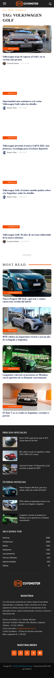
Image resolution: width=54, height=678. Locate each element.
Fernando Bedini (13, 63)
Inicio (4, 10)
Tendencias (13, 227)
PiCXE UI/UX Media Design (22, 666)
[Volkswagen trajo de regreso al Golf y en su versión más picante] (27, 39)
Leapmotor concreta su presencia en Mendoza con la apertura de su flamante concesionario (25, 376)
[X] (33, 653)
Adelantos (13, 49)
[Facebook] (14, 653)
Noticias (12, 93)
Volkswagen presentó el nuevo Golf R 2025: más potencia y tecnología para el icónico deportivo (26, 147)
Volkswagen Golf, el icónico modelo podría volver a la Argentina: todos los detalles (27, 192)
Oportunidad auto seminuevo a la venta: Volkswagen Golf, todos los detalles (22, 102)
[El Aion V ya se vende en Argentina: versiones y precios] (27, 397)
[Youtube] (39, 653)
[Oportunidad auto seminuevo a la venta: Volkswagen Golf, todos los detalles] (27, 84)
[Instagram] (20, 653)
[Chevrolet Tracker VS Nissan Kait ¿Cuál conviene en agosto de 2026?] (10, 469)
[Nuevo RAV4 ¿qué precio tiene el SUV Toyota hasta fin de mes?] (10, 442)
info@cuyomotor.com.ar (26, 628)
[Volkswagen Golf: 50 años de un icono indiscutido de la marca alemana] (27, 217)
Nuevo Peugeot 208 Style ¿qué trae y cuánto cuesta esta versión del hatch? (24, 300)
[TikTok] (26, 653)
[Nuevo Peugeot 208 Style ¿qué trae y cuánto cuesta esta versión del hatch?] (27, 283)
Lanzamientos (14, 293)
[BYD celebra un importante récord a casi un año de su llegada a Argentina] (27, 321)
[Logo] (27, 3)
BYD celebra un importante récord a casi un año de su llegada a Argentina (26, 338)
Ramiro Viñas (12, 108)
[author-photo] (5, 63)
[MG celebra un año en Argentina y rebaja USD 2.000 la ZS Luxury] (10, 456)
